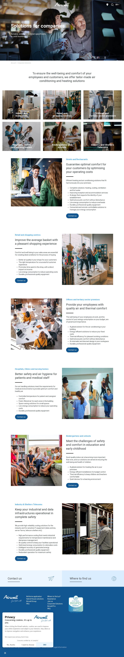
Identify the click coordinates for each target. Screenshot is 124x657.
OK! (44, 645)
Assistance (51, 599)
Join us (50, 601)
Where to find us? (54, 596)
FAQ (27, 604)
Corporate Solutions (55, 604)
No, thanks (11, 645)
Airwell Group (31, 601)
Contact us (72, 216)
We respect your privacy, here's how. (17, 637)
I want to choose (28, 645)
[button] (5, 653)
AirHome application (34, 596)
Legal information (60, 647)
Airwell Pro (51, 606)
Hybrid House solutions (35, 599)
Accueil (13, 63)
